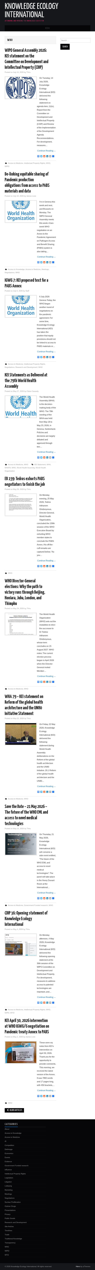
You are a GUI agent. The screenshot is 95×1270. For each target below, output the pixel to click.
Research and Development (26, 367)
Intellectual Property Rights (34, 163)
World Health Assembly (26, 468)
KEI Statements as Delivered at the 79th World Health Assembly (26, 381)
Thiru (28, 72)
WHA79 (8, 468)
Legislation (9, 1178)
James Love (31, 196)
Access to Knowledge (16, 269)
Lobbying (8, 1186)
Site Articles (9, 1226)
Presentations (10, 1210)
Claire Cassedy (33, 391)
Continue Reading (46, 151)
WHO (48, 163)
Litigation (8, 1182)
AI (5, 1141)
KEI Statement (40, 464)
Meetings (45, 269)
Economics (9, 1153)
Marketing (8, 1190)
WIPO (7, 166)
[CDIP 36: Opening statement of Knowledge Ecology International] (20, 945)
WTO (12, 1013)
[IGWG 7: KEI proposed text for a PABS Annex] (20, 306)
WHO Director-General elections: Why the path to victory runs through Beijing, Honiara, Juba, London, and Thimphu (25, 592)
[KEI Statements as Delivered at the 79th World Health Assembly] (20, 407)
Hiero (78, 1266)
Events (7, 1157)
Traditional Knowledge (13, 1239)
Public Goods (10, 1218)
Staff (27, 291)
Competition (9, 1145)
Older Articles (15, 1110)
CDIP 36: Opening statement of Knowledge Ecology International (26, 919)
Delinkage (8, 1149)
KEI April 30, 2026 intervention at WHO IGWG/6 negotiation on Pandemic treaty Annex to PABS (27, 1026)
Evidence (8, 1161)
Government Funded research (36, 905)
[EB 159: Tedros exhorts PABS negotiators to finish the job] (20, 505)
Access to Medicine (15, 163)
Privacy (7, 1214)
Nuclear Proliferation (13, 1202)
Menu (47, 28)
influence (8, 1170)
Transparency (10, 1243)
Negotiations (9, 272)
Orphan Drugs (10, 1206)
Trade (7, 1235)
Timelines (8, 1230)
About (7, 1129)
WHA (49, 464)
